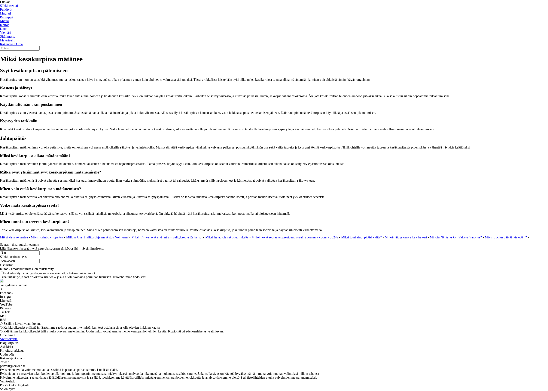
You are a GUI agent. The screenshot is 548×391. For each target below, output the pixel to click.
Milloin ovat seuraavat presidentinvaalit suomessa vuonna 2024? (295, 237)
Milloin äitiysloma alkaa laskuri (406, 237)
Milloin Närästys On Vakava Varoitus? (456, 237)
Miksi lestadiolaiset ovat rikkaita (227, 237)
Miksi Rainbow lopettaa (47, 237)
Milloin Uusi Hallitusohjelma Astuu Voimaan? (97, 237)
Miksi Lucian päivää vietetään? (506, 237)
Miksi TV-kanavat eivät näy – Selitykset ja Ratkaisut (166, 237)
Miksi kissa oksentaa (14, 237)
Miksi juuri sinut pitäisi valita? (361, 237)
